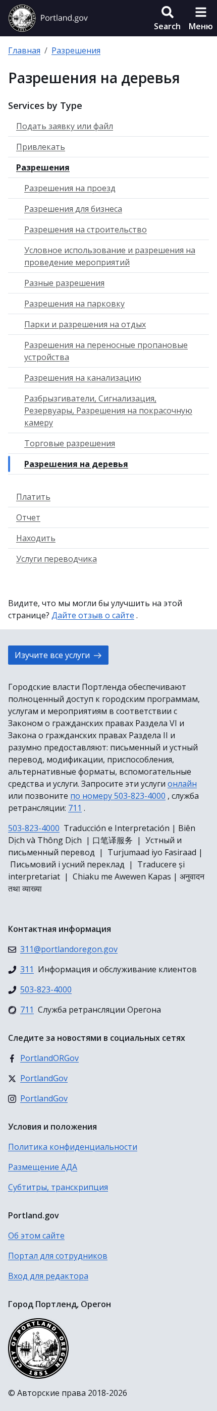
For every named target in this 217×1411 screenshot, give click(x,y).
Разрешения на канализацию (82, 377)
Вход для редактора (48, 1275)
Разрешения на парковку (74, 303)
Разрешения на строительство (85, 229)
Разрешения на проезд (70, 188)
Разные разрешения (64, 282)
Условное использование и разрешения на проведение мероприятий (109, 256)
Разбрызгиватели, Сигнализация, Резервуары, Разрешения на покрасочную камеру (108, 410)
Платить (33, 496)
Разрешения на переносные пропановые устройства (106, 351)
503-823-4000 (34, 828)
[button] (167, 18)
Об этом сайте (36, 1235)
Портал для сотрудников (57, 1255)
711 (75, 807)
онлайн (182, 783)
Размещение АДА (42, 1166)
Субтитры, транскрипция (58, 1187)
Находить (36, 538)
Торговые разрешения (69, 443)
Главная (24, 50)
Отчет (28, 517)
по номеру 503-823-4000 (118, 795)
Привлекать (40, 146)
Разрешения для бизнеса (73, 208)
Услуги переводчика (56, 558)
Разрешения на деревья (76, 463)
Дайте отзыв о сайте (92, 615)
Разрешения (75, 50)
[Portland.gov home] (48, 18)
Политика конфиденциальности (72, 1146)
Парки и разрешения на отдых (85, 324)
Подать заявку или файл (64, 126)
